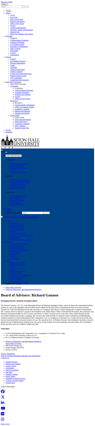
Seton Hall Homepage (23, 120)
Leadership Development (19, 80)
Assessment (14, 55)
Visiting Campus (12, 374)
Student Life (14, 32)
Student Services (12, 362)
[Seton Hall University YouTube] (3, 409)
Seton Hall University (13, 82)
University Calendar (22, 124)
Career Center (11, 366)
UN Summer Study (17, 44)
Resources (14, 101)
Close (8, 11)
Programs (9, 36)
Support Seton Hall (22, 128)
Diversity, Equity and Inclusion (21, 30)
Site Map (9, 372)
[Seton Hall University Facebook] (3, 392)
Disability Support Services (15, 379)
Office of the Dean (17, 24)
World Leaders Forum (18, 76)
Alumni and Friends (22, 113)
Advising (13, 67)
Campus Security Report (15, 381)
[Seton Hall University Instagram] (3, 420)
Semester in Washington (19, 47)
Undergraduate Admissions (25, 105)
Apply (12, 65)
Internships (14, 51)
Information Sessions (17, 61)
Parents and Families (13, 364)
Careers (13, 53)
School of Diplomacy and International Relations (23, 289)
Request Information (17, 63)
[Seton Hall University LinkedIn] (3, 403)
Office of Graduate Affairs (24, 107)
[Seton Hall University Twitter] (3, 398)
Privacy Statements (8, 354)
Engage (8, 57)
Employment (10, 383)
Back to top (5, 424)
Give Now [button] (24, 283)
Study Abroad (15, 49)
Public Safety (10, 376)
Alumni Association (17, 69)
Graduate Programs (17, 42)
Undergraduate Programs (19, 40)
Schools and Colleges (23, 95)
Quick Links (14, 115)
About (8, 13)
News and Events (16, 19)
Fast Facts (13, 17)
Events (8, 130)
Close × (4, 4)
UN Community (16, 78)
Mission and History (17, 21)
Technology (10, 368)
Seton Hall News (21, 122)
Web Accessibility (12, 370)
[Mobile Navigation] (6, 152)
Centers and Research (18, 28)
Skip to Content (6, 2)
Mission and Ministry (22, 111)
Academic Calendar (22, 109)
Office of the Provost (22, 99)
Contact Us (5, 358)
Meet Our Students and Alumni (21, 34)
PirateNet (9, 132)
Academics (14, 86)
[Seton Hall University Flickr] (3, 414)
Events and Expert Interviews (21, 74)
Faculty (13, 26)
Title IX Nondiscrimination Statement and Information (20, 356)
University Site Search (14, 213)
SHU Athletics (20, 126)
